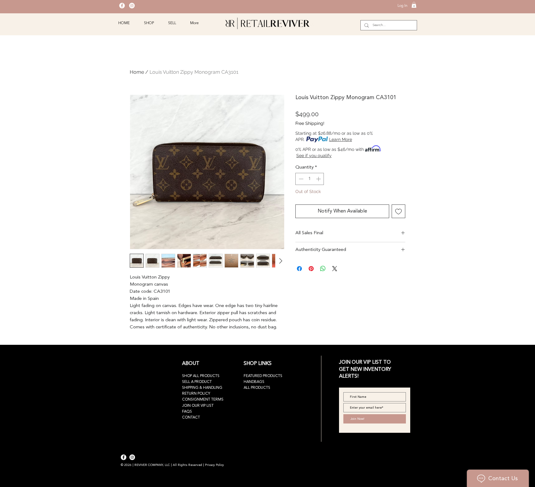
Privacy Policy (214, 465)
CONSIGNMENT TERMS (203, 399)
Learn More (340, 139)
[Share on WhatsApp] (323, 268)
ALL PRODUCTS (257, 388)
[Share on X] (334, 268)
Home (137, 72)
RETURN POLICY (196, 394)
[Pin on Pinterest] (311, 268)
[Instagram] (132, 5)
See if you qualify (314, 155)
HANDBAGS (254, 382)
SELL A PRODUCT (197, 382)
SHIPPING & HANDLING (202, 388)
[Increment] (319, 179)
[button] (413, 5)
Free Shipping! (309, 123)
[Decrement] (300, 179)
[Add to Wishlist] (398, 211)
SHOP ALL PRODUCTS (201, 376)
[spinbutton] (310, 179)
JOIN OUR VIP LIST (198, 406)
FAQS (187, 412)
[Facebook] (122, 5)
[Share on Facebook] (299, 268)
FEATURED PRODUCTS (263, 376)
